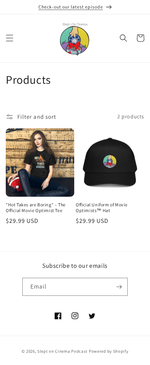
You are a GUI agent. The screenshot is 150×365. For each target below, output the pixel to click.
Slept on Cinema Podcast (62, 351)
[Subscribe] (118, 287)
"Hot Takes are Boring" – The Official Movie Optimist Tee (36, 208)
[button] (9, 38)
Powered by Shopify (108, 351)
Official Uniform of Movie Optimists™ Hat (102, 208)
